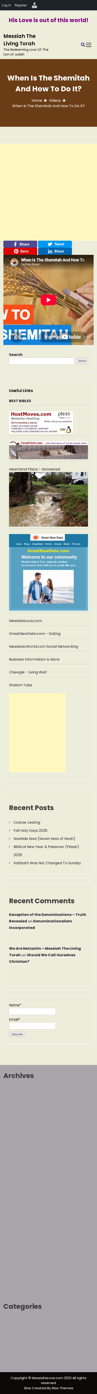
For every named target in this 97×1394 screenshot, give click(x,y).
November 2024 (17, 1168)
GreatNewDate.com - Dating (34, 633)
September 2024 (18, 1175)
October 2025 (15, 1125)
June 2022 (12, 1262)
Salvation (11, 1348)
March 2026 (13, 1103)
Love (7, 1341)
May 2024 (12, 1190)
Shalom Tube (20, 685)
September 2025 (18, 1132)
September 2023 (18, 1226)
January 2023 (15, 1240)
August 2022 (14, 1255)
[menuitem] (34, 5)
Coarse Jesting (27, 822)
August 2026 (14, 1089)
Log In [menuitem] (6, 5)
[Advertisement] (48, 192)
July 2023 (11, 1233)
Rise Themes (62, 1388)
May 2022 (11, 1269)
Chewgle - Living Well (27, 672)
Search (16, 354)
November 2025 (17, 1117)
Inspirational (14, 1326)
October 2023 (15, 1218)
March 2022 (13, 1283)
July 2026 (11, 1096)
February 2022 (16, 1291)
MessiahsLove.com (25, 620)
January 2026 (15, 1110)
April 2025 (12, 1146)
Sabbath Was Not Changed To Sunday (47, 863)
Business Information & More (34, 659)
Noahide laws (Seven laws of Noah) (44, 838)
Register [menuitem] (21, 5)
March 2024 (14, 1204)
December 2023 (17, 1211)
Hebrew (10, 1319)
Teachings (12, 1355)
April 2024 (12, 1197)
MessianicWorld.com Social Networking (43, 646)
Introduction (14, 1334)
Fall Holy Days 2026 (30, 830)
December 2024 (17, 1161)
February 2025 (16, 1154)
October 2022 (15, 1247)
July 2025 (11, 1139)
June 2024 (12, 1182)
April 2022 (12, 1276)
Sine (28, 1388)
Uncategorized (16, 1363)
